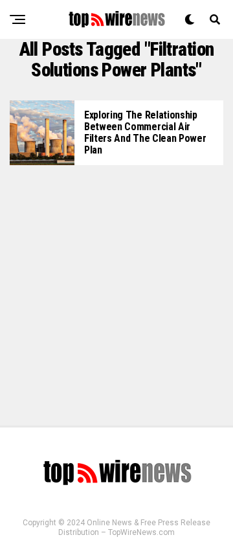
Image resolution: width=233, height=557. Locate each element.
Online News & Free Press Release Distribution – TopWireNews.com (134, 527)
